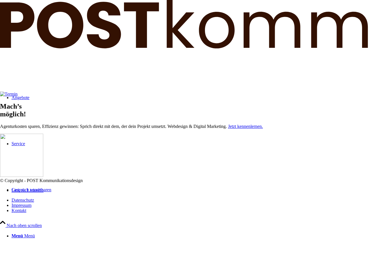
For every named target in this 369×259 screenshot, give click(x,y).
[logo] (184, 46)
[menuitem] (190, 236)
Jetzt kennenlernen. (245, 126)
